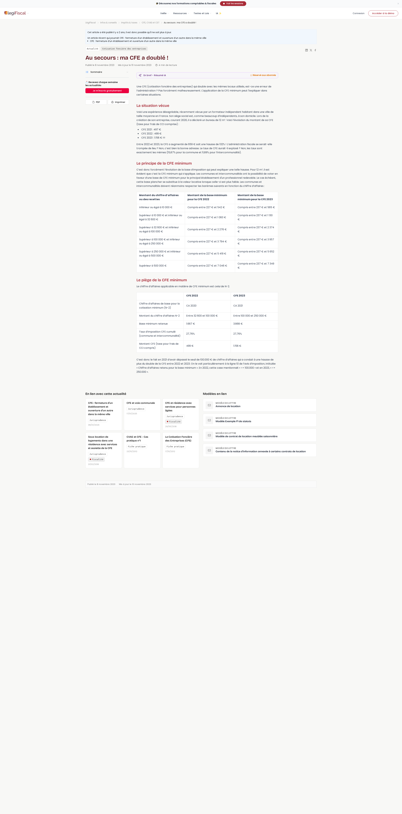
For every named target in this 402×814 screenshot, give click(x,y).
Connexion (358, 13)
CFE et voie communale (141, 402)
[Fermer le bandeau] (398, 3)
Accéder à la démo (383, 13)
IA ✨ (218, 13)
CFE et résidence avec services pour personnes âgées (180, 406)
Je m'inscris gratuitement (107, 90)
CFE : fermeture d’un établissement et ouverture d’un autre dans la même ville (163, 38)
